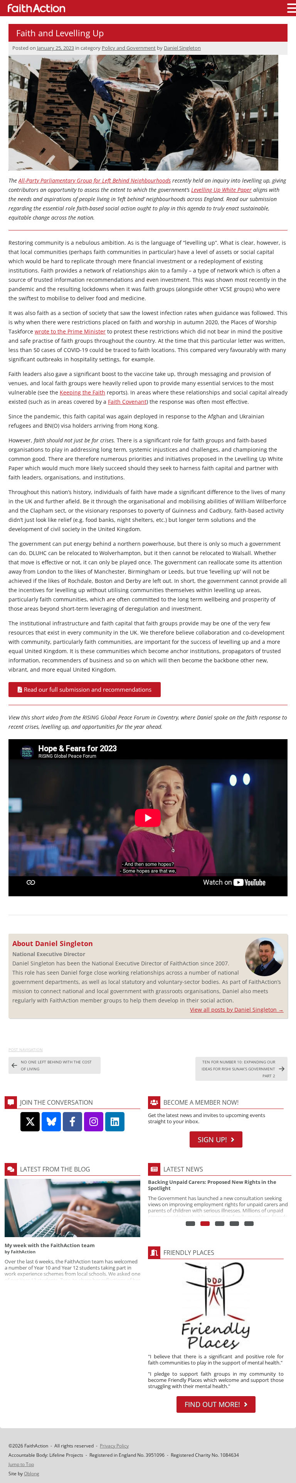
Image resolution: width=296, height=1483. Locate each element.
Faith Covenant (127, 401)
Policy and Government (129, 47)
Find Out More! (212, 1404)
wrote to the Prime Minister (70, 331)
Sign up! (212, 1139)
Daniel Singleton (182, 47)
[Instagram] (93, 1121)
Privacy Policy (114, 1445)
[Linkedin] (114, 1121)
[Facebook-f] (72, 1121)
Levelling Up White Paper (221, 189)
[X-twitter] (30, 1121)
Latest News (183, 1169)
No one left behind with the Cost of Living (56, 1065)
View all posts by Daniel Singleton (237, 1009)
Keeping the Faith (82, 392)
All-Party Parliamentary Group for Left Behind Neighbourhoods (94, 180)
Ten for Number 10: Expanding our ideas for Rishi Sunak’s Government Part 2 (238, 1068)
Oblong (31, 1473)
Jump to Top (21, 1464)
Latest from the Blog (55, 1169)
